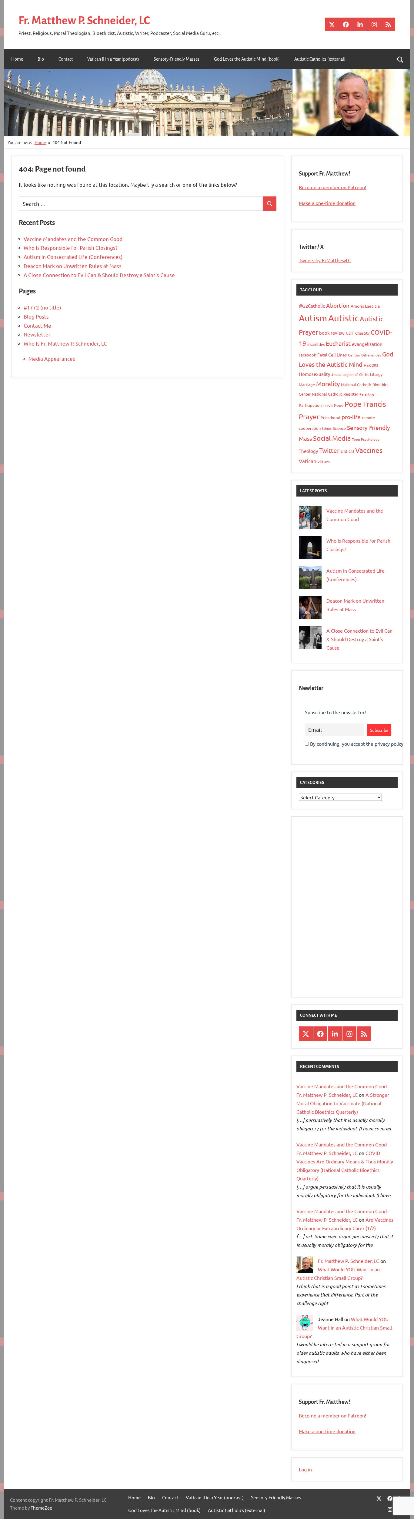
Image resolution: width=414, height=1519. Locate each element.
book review (332, 333)
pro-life (351, 416)
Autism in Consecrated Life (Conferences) (73, 256)
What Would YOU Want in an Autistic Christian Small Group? (344, 1327)
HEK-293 (371, 365)
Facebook (307, 354)
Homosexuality (314, 374)
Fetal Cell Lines (332, 354)
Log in (305, 1469)
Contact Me (37, 325)
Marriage (307, 384)
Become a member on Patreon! (332, 187)
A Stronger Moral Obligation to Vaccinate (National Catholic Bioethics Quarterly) (342, 1103)
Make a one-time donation (327, 203)
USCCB (347, 451)
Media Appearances (51, 358)
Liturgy (376, 374)
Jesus (336, 374)
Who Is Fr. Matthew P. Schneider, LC (65, 343)
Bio (41, 59)
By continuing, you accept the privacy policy (356, 744)
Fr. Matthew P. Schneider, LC (84, 21)
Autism (313, 318)
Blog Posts (36, 316)
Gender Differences (364, 355)
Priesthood (330, 417)
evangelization (367, 344)
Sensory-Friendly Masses (176, 59)
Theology (308, 451)
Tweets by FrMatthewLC (325, 260)
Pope (338, 405)
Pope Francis (365, 404)
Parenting (366, 394)
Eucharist (338, 343)
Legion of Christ (355, 374)
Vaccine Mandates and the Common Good (73, 239)
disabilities (316, 344)
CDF (350, 333)
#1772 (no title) (42, 307)
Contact (65, 59)
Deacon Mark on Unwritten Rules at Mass (73, 266)
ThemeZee (41, 1508)
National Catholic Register (335, 393)
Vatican (307, 461)
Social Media (332, 438)
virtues (324, 461)
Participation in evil (316, 405)
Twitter (329, 450)
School (327, 428)
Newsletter (37, 334)
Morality (328, 383)
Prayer (309, 416)
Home (17, 59)
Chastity (362, 333)
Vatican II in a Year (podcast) (113, 59)
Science (339, 428)
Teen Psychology (365, 439)
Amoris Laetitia (365, 306)
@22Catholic (312, 306)
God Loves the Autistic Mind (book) (247, 59)
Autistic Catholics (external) (320, 59)
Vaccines (368, 450)
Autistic (343, 318)
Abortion (337, 305)
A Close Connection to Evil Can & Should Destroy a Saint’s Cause (99, 275)
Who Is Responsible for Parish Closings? (71, 247)
